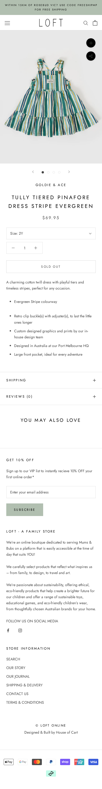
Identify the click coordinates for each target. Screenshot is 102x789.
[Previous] (33, 172)
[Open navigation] (7, 23)
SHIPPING (16, 380)
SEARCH (13, 659)
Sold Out (51, 266)
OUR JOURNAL (18, 676)
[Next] (69, 172)
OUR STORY (15, 667)
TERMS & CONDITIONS (25, 702)
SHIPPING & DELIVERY (24, 685)
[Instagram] (20, 630)
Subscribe (25, 509)
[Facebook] (8, 630)
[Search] (85, 22)
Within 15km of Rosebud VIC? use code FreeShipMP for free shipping (51, 7)
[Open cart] (95, 22)
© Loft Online (51, 725)
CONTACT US (17, 693)
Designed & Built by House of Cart (51, 732)
